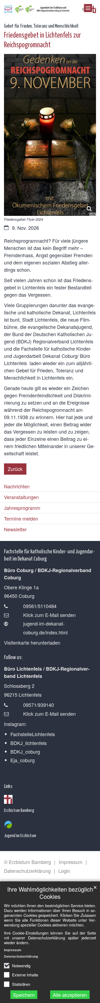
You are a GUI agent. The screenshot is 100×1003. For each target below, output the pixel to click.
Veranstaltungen (21, 496)
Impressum (12, 949)
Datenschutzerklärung (21, 956)
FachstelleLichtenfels (32, 734)
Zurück (15, 468)
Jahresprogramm (22, 507)
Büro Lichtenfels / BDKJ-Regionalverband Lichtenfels (47, 672)
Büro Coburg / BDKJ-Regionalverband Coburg (47, 574)
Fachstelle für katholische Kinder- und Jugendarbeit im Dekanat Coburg (49, 554)
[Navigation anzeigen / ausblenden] (88, 8)
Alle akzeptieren (70, 994)
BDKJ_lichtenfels (28, 742)
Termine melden (21, 518)
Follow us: (13, 656)
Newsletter (15, 529)
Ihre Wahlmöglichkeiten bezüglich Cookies (50, 892)
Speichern (24, 994)
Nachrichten (17, 486)
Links (8, 786)
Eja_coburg (22, 760)
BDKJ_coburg (25, 751)
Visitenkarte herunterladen (32, 642)
